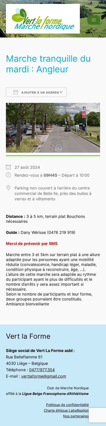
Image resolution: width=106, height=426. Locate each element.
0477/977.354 (42, 369)
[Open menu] (94, 20)
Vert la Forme (28, 336)
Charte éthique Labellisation (66, 410)
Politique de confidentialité (67, 405)
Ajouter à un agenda (39, 92)
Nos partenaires (76, 416)
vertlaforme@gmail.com (43, 376)
